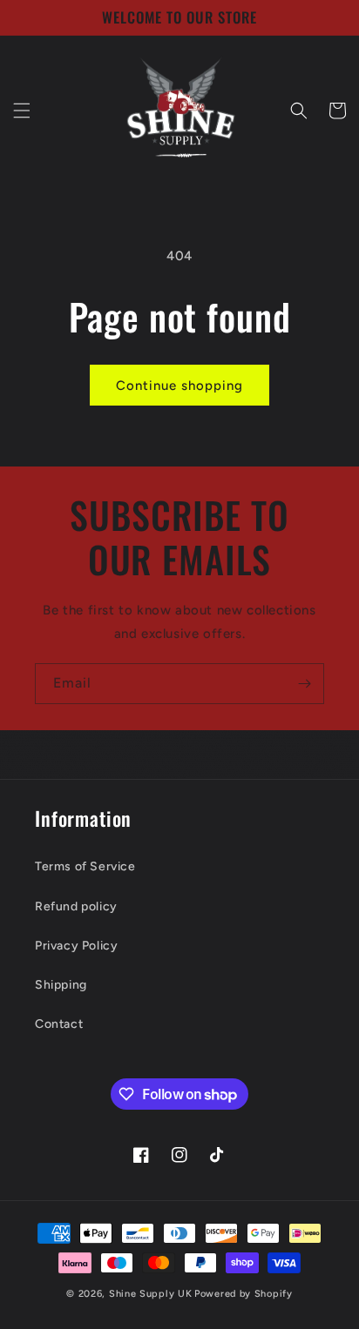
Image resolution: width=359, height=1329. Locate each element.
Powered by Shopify (243, 1293)
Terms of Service (85, 866)
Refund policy (76, 906)
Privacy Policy (76, 945)
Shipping (61, 984)
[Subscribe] (304, 683)
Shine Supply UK (151, 1293)
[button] (22, 110)
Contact (59, 1024)
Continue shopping (179, 385)
